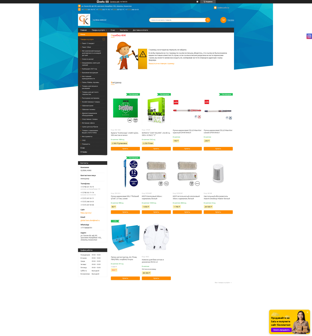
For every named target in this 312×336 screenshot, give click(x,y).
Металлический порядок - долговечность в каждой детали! (92, 53)
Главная (83, 30)
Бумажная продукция (90, 72)
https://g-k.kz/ (86, 213)
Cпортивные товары (90, 119)
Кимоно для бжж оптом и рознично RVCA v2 (153, 261)
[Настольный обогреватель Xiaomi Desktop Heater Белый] (218, 174)
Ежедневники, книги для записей (91, 64)
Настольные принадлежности (88, 77)
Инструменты (87, 136)
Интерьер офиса (88, 123)
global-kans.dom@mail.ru (90, 220)
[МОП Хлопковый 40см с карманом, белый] (156, 174)
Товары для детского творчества (90, 93)
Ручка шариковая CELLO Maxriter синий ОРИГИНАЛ (218, 131)
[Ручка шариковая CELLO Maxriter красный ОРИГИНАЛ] (187, 110)
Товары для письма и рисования (90, 87)
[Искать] (207, 20)
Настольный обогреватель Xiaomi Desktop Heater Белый (217, 197)
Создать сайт (115, 1)
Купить (125, 149)
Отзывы (83, 152)
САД (83, 140)
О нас (113, 30)
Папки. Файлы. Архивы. (90, 82)
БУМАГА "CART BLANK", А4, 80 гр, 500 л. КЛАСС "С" (156, 134)
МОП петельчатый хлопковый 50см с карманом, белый (186, 197)
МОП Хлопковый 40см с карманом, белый (152, 197)
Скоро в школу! (87, 59)
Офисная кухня (87, 105)
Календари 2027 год (89, 69)
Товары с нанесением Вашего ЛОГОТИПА (90, 131)
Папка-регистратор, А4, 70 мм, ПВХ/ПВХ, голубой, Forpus (124, 258)
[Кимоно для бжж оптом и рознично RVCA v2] (156, 237)
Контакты (124, 30)
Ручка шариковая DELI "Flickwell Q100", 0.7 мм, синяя (125, 197)
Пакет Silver (86, 47)
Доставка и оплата (140, 30)
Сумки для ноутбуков (90, 127)
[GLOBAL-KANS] (84, 20)
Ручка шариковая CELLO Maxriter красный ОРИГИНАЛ (187, 131)
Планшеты (86, 144)
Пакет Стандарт (88, 43)
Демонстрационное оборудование (89, 114)
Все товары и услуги (222, 282)
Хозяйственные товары (91, 102)
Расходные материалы (90, 98)
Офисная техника (88, 109)
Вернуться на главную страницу (161, 63)
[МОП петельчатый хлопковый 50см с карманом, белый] (187, 174)
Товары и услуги (98, 30)
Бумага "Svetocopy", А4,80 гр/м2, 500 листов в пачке (124, 134)
